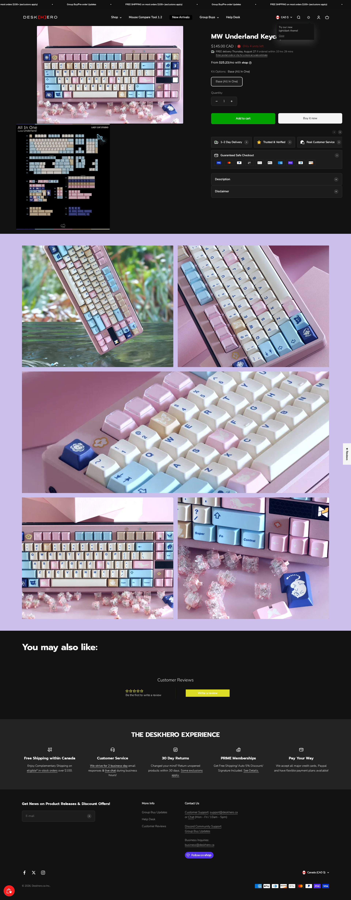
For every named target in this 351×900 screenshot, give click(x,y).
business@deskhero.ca (199, 845)
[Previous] (334, 132)
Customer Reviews (154, 826)
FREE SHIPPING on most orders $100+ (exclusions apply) (56, 4)
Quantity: (217, 93)
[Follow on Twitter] (33, 872)
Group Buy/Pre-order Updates (128, 4)
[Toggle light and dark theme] (308, 17)
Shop (114, 17)
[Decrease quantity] (216, 101)
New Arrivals (181, 17)
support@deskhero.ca (224, 812)
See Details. (251, 771)
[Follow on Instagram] (43, 872)
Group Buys (207, 17)
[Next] (340, 132)
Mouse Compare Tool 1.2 (145, 17)
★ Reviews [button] (347, 454)
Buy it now (310, 118)
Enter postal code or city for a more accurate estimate (241, 55)
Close (281, 35)
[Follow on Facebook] (24, 872)
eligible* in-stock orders (42, 771)
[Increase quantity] (231, 101)
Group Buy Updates (154, 812)
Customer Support (196, 812)
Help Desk (233, 17)
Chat (191, 817)
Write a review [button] (207, 693)
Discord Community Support (203, 826)
